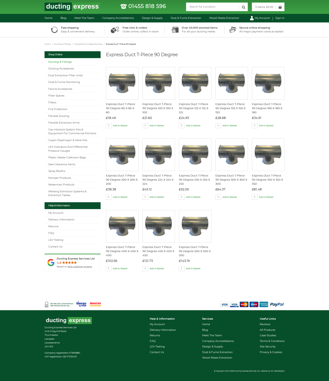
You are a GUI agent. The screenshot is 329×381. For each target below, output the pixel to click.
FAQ (51, 233)
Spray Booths (56, 171)
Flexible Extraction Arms (64, 123)
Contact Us (55, 246)
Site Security (268, 346)
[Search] (243, 7)
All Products (267, 330)
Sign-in (279, 18)
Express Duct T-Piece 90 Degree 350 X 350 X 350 (267, 179)
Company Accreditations (118, 18)
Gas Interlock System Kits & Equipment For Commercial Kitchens (72, 131)
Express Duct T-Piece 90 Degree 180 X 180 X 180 (267, 108)
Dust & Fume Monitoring (64, 82)
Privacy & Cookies (271, 352)
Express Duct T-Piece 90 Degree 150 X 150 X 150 (230, 108)
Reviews (265, 324)
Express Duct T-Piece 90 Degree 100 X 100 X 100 (157, 108)
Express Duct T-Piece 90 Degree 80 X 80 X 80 (120, 108)
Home (48, 18)
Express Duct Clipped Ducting (88, 44)
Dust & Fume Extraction (186, 18)
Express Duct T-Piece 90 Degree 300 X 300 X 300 (231, 179)
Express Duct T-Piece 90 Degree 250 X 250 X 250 (194, 179)
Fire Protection (57, 109)
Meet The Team (84, 18)
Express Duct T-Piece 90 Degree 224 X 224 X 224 (158, 179)
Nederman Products (61, 184)
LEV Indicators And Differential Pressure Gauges (68, 149)
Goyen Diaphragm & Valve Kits (67, 140)
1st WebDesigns (277, 371)
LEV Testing (55, 240)
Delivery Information (61, 219)
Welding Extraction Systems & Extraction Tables (67, 193)
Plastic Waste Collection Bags (67, 157)
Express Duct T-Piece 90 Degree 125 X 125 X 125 (193, 108)
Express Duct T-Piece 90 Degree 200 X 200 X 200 (122, 179)
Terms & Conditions (272, 341)
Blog (63, 18)
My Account (262, 18)
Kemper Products (59, 178)
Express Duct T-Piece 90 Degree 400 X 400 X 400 (122, 251)
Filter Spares (56, 95)
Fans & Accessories (60, 89)
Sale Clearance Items (61, 164)
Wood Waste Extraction (224, 18)
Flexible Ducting (58, 116)
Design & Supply (152, 18)
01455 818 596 (147, 6)
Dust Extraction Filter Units (65, 75)
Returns (53, 226)
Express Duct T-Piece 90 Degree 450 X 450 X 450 (158, 251)
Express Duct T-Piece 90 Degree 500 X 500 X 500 (195, 251)
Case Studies (268, 335)
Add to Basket (120, 126)
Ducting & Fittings (62, 44)
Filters (52, 102)
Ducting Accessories (61, 68)
